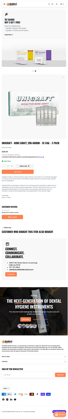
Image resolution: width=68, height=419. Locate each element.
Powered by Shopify (29, 411)
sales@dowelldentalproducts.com (21, 269)
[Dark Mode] (49, 4)
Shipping (4, 155)
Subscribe (59, 375)
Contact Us (11, 274)
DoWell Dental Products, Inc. (15, 411)
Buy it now (17, 172)
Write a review (12, 217)
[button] (4, 4)
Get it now (25, 319)
